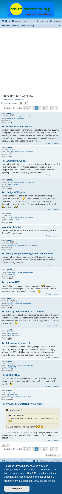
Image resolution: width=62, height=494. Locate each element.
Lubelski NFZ (11, 274)
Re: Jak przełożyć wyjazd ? (16, 343)
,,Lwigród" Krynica (13, 153)
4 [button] (43, 108)
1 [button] (33, 108)
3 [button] (39, 108)
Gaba (14, 416)
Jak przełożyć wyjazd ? (14, 335)
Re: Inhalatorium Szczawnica (17, 126)
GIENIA (12, 410)
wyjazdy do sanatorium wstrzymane (19, 303)
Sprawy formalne (12, 244)
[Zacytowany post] (21, 410)
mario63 (9, 113)
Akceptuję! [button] (16, 488)
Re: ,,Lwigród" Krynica (13, 160)
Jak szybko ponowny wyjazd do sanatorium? (22, 245)
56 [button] (52, 108)
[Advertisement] (31, 62)
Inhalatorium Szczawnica (15, 118)
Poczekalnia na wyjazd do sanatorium (20, 272)
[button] (25, 108)
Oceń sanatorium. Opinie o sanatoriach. (20, 117)
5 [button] (46, 108)
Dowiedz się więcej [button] (44, 481)
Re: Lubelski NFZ (11, 282)
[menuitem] (8, 21)
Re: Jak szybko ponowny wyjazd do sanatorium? (27, 253)
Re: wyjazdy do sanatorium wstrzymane (22, 311)
